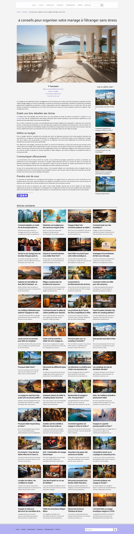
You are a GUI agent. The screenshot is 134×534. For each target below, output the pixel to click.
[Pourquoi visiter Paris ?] (105, 184)
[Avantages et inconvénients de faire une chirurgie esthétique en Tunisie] (104, 244)
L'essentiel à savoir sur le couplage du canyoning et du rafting (104, 454)
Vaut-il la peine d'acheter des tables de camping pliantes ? (104, 311)
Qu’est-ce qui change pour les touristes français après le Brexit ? (29, 256)
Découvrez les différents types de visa (54, 368)
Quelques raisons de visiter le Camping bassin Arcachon (54, 396)
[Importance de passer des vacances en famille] (79, 443)
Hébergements (70, 5)
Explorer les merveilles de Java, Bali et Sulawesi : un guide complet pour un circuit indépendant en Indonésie (29, 285)
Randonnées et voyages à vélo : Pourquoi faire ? (77, 396)
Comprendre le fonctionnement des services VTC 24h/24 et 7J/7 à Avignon (79, 284)
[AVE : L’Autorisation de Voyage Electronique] (54, 443)
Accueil (19, 12)
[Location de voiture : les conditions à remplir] (29, 471)
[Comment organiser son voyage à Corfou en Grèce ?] (105, 119)
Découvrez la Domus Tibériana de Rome (76, 510)
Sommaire (54, 86)
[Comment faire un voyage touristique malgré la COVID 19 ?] (104, 499)
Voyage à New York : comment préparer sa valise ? (79, 226)
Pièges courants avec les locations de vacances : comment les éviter (52, 284)
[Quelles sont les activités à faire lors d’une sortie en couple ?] (54, 414)
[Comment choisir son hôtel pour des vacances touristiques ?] (104, 272)
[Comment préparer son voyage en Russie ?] (104, 471)
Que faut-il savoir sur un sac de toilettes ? (53, 481)
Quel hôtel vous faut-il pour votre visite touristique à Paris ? (78, 256)
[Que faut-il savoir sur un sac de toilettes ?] (54, 471)
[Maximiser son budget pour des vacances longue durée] (54, 216)
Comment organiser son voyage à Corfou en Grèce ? (104, 129)
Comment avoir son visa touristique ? (103, 151)
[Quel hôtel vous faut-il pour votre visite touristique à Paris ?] (79, 244)
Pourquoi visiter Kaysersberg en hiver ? (29, 425)
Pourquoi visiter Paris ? (102, 193)
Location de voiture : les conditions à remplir (27, 481)
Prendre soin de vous (53, 96)
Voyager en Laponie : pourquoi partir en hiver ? (102, 425)
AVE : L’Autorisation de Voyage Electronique (54, 453)
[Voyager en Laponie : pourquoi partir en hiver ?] (104, 414)
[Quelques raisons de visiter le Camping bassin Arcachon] (54, 386)
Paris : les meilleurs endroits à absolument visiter (104, 396)
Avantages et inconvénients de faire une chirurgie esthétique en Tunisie (103, 256)
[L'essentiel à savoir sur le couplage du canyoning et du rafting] (104, 443)
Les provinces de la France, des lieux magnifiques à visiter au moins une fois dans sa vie (79, 312)
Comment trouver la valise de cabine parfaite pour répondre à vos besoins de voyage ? (54, 312)
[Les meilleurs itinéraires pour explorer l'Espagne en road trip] (29, 301)
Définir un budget (53, 91)
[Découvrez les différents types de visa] (54, 357)
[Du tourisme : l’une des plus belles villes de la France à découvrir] (29, 443)
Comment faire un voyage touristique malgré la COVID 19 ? (103, 511)
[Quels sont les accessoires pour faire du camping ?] (105, 162)
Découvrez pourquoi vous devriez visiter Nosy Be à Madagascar (77, 483)
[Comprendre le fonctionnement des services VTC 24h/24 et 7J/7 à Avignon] (79, 272)
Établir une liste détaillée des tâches (53, 89)
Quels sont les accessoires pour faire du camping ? (103, 173)
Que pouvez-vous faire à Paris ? (104, 107)
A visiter (41, 5)
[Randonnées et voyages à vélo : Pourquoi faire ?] (79, 386)
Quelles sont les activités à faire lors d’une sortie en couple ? (53, 426)
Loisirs (34, 5)
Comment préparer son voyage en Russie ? (102, 481)
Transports (60, 5)
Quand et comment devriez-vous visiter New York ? (53, 254)
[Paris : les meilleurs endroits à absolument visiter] (104, 386)
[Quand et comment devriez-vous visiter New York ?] (54, 244)
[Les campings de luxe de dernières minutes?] (104, 357)
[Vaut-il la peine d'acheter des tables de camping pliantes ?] (104, 301)
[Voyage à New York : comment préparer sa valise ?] (79, 216)
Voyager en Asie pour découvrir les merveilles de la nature (29, 511)
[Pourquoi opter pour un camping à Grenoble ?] (79, 329)
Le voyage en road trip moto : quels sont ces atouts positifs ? (29, 396)
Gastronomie (50, 5)
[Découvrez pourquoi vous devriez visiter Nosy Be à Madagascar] (79, 471)
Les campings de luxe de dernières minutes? (102, 368)
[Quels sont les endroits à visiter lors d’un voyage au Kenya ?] (54, 329)
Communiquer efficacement (53, 93)
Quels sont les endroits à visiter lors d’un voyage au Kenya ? (53, 341)
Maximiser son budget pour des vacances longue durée (53, 226)
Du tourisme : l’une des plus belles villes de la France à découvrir (28, 454)
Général (80, 5)
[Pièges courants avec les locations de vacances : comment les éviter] (54, 272)
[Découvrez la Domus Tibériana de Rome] (79, 499)
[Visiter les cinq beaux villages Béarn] (54, 499)
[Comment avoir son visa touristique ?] (105, 140)
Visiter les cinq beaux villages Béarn (54, 510)
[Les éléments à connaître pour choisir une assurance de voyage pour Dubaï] (79, 357)
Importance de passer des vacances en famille (78, 453)
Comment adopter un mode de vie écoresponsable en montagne (28, 227)
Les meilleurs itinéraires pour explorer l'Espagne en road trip (29, 312)
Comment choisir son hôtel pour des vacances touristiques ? (103, 284)
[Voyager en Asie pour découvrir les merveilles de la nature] (29, 499)
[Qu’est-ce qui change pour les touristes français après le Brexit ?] (29, 244)
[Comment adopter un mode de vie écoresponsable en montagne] (29, 216)
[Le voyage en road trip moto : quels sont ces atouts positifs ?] (29, 386)
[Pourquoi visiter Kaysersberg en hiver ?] (29, 414)
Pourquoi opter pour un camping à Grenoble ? (77, 339)
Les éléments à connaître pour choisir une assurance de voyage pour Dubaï (79, 369)
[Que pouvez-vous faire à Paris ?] (105, 97)
